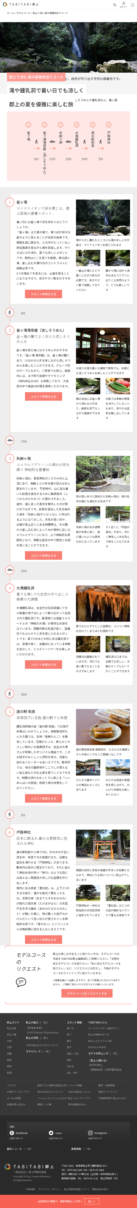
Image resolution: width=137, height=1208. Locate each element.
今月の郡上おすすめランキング (42, 1045)
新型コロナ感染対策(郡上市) (52, 1085)
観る (69, 1041)
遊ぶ (69, 1047)
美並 (9, 1060)
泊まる (70, 1066)
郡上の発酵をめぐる (98, 1034)
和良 (9, 1072)
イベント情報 (75, 1085)
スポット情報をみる (43, 294)
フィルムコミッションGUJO (52, 1098)
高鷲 (9, 1053)
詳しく (92, 1201)
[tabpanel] (68, 54)
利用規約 (30, 1189)
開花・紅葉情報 (106, 1085)
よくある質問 (14, 1098)
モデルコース (23, 13)
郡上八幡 (11, 1034)
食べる (70, 1028)
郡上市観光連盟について (76, 1189)
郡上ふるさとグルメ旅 (99, 1041)
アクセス (11, 1085)
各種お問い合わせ (16, 1104)
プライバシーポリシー (49, 1189)
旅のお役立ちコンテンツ (50, 1091)
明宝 (9, 1066)
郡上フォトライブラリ (79, 1098)
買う (69, 1034)
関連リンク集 (44, 1104)
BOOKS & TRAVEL (97, 1047)
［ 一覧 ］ (27, 1149)
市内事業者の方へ (77, 1104)
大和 (9, 1041)
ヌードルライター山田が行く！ (104, 1028)
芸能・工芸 (72, 1053)
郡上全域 (11, 1028)
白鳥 (9, 1047)
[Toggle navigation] (132, 5)
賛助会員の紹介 (100, 1189)
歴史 (69, 1060)
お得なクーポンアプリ (18, 1091)
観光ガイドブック (107, 1091)
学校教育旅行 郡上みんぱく (112, 1098)
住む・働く (72, 1072)
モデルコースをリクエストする (87, 993)
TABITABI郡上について (79, 1091)
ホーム (10, 13)
